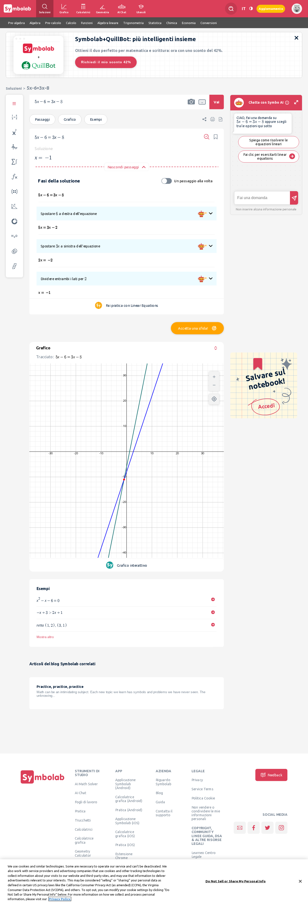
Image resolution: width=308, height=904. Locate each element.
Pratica (80, 811)
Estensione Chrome (123, 856)
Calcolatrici (84, 829)
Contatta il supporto (164, 813)
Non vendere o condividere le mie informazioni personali (206, 813)
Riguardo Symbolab (163, 782)
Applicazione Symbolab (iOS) (127, 821)
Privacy (197, 780)
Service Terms (202, 789)
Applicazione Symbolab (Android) (125, 784)
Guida (160, 802)
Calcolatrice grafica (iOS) (125, 834)
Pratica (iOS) (125, 845)
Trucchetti (83, 820)
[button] (191, 105)
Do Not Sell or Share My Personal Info (235, 881)
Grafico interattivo (132, 565)
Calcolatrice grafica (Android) (128, 799)
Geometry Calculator (83, 853)
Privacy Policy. (60, 899)
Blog (159, 793)
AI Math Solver (86, 784)
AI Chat (80, 793)
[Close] (300, 881)
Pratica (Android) (128, 810)
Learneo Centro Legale (204, 854)
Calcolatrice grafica (84, 840)
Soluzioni (14, 88)
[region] (154, 881)
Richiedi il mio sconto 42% (106, 62)
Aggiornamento (271, 8)
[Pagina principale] (42, 783)
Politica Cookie (203, 798)
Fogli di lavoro (86, 802)
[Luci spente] (251, 8)
